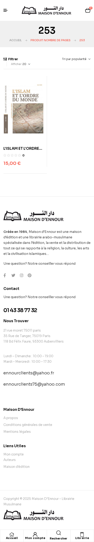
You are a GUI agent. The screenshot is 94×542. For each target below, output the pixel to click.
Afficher (16, 64)
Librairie (82, 538)
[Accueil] (12, 534)
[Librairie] (82, 534)
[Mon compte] (35, 534)
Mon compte (35, 538)
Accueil (15, 40)
